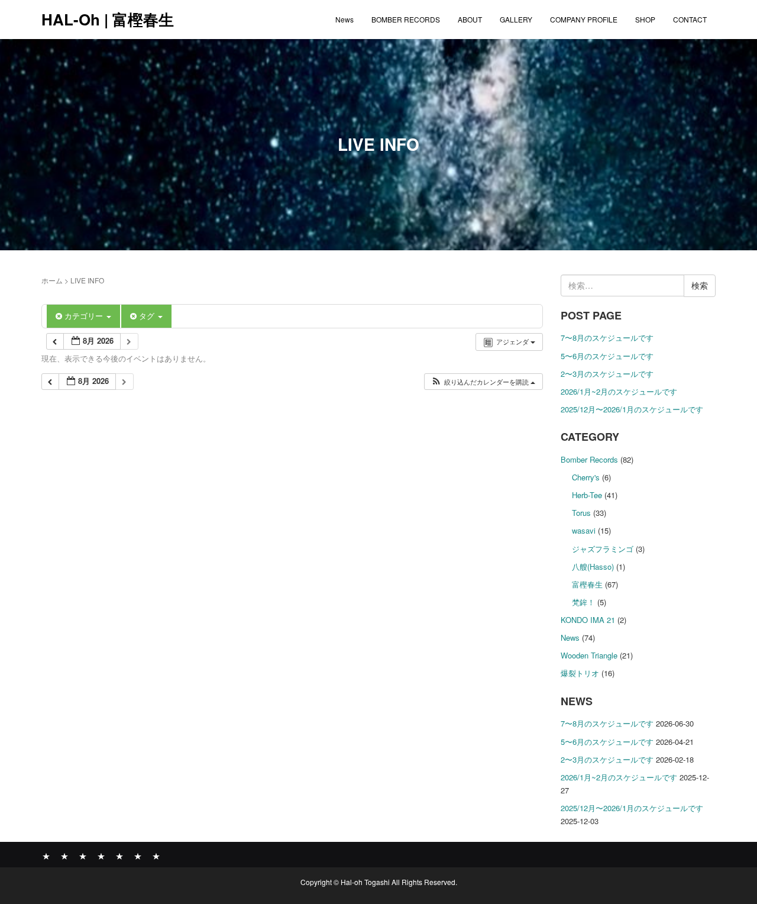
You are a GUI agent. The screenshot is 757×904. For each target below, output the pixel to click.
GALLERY (516, 19)
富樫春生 (587, 584)
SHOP (645, 19)
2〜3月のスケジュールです (607, 373)
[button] (483, 382)
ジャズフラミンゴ (602, 548)
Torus (581, 512)
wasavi (584, 530)
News (344, 19)
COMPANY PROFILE (583, 19)
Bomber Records (589, 459)
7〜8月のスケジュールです (607, 337)
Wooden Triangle (589, 655)
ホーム (52, 280)
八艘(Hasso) (593, 566)
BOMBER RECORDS (405, 19)
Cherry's (586, 477)
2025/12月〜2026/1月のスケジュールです (632, 409)
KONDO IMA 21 (588, 619)
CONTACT (690, 19)
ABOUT (470, 19)
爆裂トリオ (580, 673)
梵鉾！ (583, 602)
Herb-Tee (587, 495)
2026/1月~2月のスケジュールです (619, 391)
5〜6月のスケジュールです (607, 355)
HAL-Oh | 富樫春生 (107, 19)
